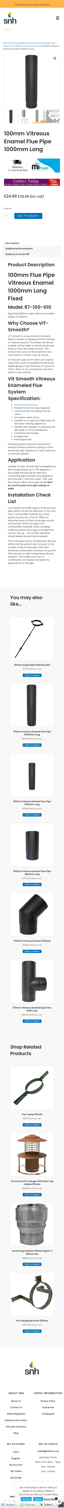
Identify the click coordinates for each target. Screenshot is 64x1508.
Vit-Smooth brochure (25, 404)
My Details (16, 1477)
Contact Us (16, 1407)
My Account (16, 1464)
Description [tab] (12, 243)
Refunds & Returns (16, 1426)
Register (16, 1458)
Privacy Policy (48, 1401)
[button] (59, 30)
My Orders (16, 1471)
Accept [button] (26, 1499)
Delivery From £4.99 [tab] (17, 254)
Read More (50, 1499)
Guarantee (48, 1407)
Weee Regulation (16, 1413)
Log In (16, 1451)
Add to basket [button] (32, 675)
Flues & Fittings (18, 43)
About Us (16, 1401)
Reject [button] (38, 1499)
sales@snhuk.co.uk (48, 1451)
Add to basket (28, 215)
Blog (16, 1433)
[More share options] (61, 1505)
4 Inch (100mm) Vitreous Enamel (25, 45)
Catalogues (48, 1413)
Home (6, 43)
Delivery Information (16, 1420)
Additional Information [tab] (19, 248)
